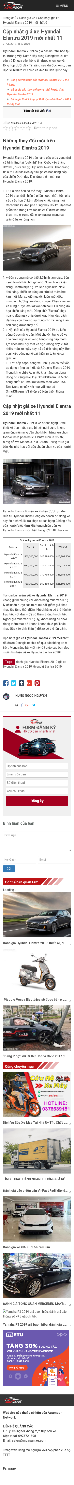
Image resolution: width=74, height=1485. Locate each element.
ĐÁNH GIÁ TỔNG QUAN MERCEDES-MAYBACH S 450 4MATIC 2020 (37, 1304)
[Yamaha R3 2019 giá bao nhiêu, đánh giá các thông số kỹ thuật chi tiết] (37, 1314)
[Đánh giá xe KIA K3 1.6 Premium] (37, 1219)
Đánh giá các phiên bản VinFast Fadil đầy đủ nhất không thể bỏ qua (37, 1191)
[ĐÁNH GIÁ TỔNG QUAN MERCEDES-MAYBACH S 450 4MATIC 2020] (37, 1275)
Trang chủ (9, 18)
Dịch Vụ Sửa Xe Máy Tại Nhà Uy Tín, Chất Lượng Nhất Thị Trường (37, 1122)
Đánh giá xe (27, 18)
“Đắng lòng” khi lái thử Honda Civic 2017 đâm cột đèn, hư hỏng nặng (37, 1056)
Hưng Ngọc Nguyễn (31, 696)
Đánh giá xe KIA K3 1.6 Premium (26, 1247)
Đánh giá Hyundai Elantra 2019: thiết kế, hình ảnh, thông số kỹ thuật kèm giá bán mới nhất (37, 943)
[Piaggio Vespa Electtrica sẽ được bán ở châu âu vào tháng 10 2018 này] (37, 971)
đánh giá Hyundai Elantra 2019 (36, 662)
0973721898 (27, 1436)
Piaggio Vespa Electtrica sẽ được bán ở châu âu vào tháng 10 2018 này (37, 999)
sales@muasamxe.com (29, 1440)
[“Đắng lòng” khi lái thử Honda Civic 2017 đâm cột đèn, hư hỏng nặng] (37, 1028)
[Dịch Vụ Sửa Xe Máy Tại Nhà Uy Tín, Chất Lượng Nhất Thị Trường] (37, 1094)
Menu (63, 6)
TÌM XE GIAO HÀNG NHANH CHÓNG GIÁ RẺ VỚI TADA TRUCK (37, 1179)
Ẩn (48, 110)
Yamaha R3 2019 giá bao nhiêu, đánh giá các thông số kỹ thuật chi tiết (37, 1324)
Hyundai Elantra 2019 (47, 666)
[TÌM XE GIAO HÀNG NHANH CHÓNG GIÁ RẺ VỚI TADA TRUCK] (37, 1151)
